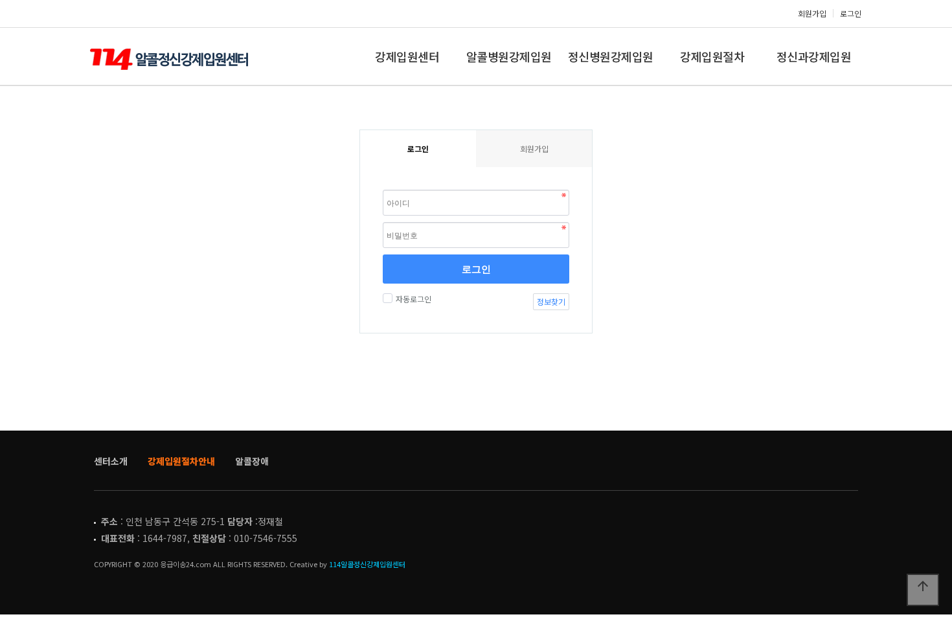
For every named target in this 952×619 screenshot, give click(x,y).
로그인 (850, 13)
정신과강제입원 (814, 56)
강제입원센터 (407, 56)
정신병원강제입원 (610, 56)
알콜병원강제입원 (509, 56)
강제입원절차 (712, 56)
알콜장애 (252, 461)
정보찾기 (551, 301)
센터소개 (111, 461)
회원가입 (812, 13)
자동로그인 (413, 298)
